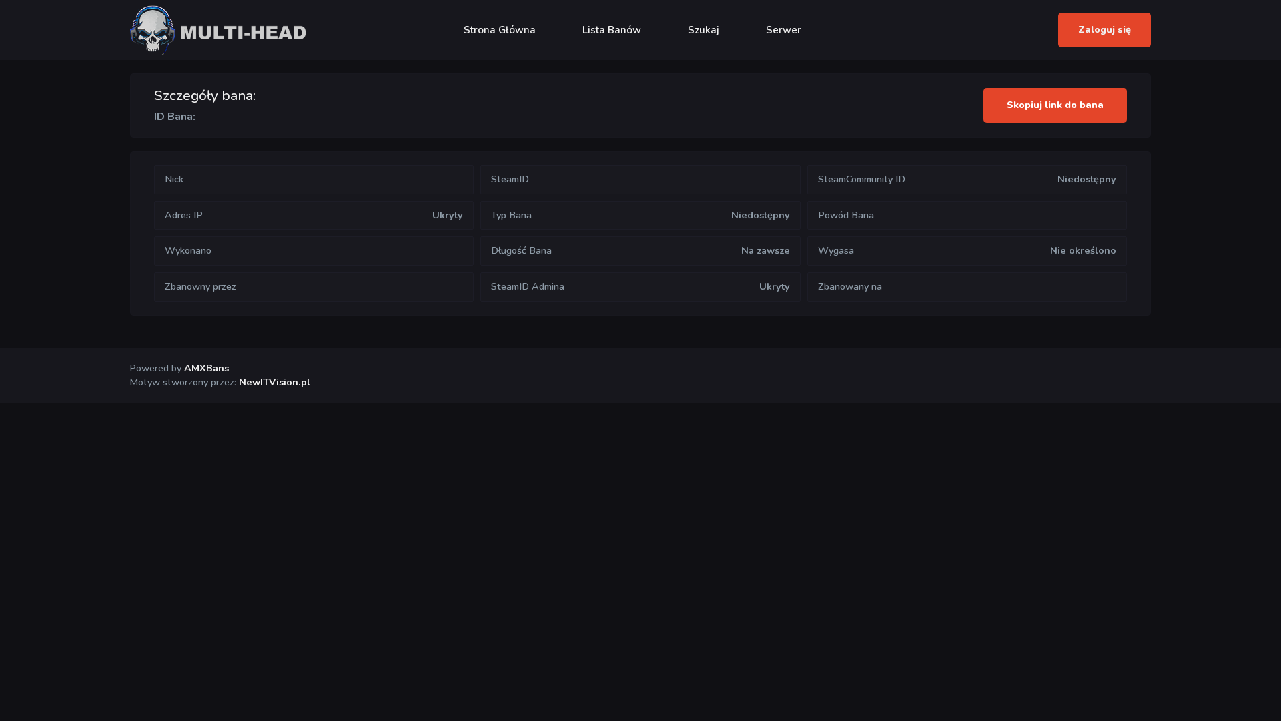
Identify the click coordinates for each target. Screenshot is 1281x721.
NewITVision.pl (274, 382)
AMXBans (206, 368)
